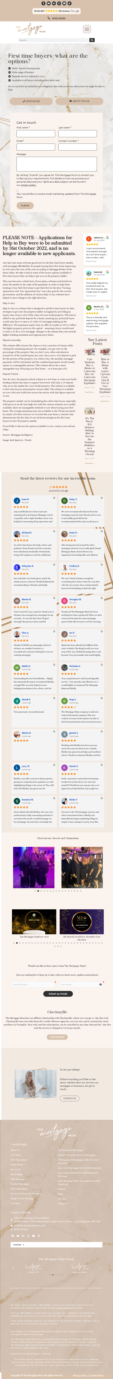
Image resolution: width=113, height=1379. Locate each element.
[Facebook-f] (43, 3)
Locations (17, 1245)
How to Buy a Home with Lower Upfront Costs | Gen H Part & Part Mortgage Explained (105, 376)
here (90, 1316)
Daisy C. (73, 499)
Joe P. (72, 632)
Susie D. (73, 532)
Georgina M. (75, 599)
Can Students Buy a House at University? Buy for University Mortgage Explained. (90, 371)
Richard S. (27, 532)
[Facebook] (13, 1236)
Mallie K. (26, 666)
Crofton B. (74, 566)
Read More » (89, 392)
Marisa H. (26, 599)
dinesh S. (26, 699)
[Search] (92, 40)
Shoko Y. (73, 799)
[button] (56, 11)
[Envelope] (64, 3)
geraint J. (73, 733)
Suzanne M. (27, 799)
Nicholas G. (75, 666)
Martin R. (26, 733)
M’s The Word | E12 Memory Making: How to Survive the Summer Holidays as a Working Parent (89, 436)
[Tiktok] (70, 3)
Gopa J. (72, 699)
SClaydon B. (28, 566)
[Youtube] (49, 3)
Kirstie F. (73, 766)
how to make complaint (62, 1308)
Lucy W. (26, 766)
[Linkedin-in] (54, 3)
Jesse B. (25, 499)
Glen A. (25, 632)
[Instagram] (59, 3)
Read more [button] (91, 261)
